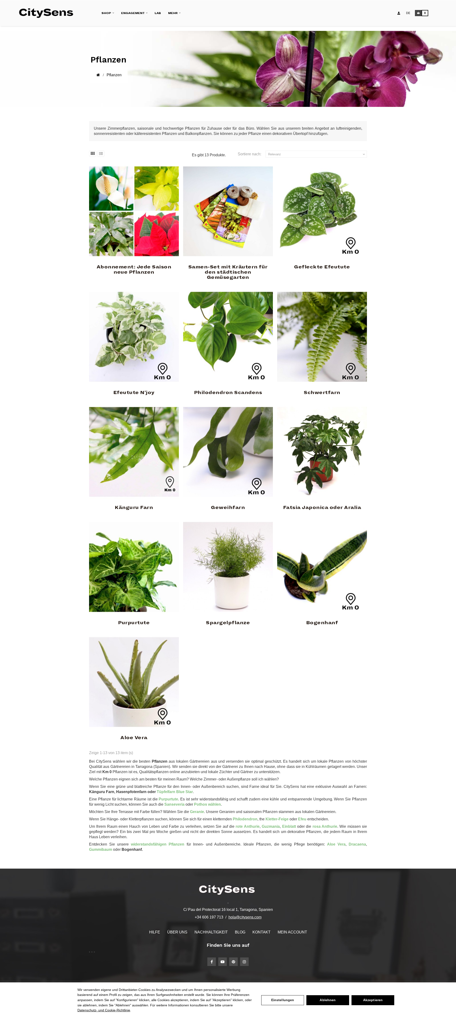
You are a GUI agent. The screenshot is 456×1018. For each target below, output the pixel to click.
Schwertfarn (322, 392)
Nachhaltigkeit (211, 932)
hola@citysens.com (244, 917)
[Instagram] (244, 961)
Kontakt (261, 932)
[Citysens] (48, 13)
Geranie (197, 812)
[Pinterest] (233, 961)
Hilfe (154, 932)
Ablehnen (328, 1000)
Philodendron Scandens (228, 392)
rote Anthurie (247, 826)
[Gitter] (92, 154)
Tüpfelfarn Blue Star (175, 792)
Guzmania (271, 826)
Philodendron (245, 819)
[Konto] (398, 13)
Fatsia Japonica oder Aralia (322, 507)
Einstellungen (282, 1000)
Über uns (177, 932)
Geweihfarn (228, 507)
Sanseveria (174, 804)
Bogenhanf (322, 622)
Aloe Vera (133, 737)
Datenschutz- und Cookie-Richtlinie (103, 1010)
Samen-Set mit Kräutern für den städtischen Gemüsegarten (228, 272)
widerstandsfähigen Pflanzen (157, 844)
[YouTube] (222, 961)
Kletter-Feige (278, 819)
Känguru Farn (134, 507)
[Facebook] (211, 961)
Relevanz (317, 154)
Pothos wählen (207, 804)
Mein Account (292, 932)
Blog (240, 932)
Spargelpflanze (228, 622)
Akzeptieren (373, 1000)
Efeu (302, 819)
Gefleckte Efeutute (322, 267)
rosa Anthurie (325, 826)
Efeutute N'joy (134, 392)
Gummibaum (100, 849)
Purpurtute (134, 622)
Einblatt (289, 826)
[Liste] (100, 154)
